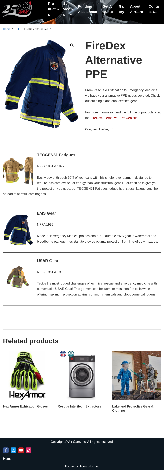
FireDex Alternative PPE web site (114, 118)
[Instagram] (13, 450)
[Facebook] (6, 450)
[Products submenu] (58, 9)
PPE (17, 29)
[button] (72, 45)
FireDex (103, 129)
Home (7, 29)
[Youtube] (21, 450)
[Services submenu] (73, 9)
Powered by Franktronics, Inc (82, 466)
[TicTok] (28, 450)
